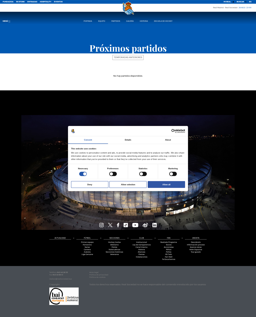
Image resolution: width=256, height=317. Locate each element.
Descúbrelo (196, 242)
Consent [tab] (88, 140)
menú (6, 21)
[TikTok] (126, 225)
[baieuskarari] (64, 296)
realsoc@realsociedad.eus (60, 279)
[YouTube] (135, 225)
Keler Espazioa (195, 250)
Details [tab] (128, 140)
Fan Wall (168, 257)
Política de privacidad (98, 275)
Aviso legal (94, 272)
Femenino (87, 245)
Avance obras (196, 247)
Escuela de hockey (163, 21)
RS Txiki (168, 254)
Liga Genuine (87, 254)
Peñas (168, 252)
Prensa (142, 254)
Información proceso (196, 245)
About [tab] (168, 140)
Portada (88, 21)
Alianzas (141, 252)
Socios (168, 245)
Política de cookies (97, 277)
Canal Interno (141, 247)
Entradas (32, 2)
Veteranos (114, 254)
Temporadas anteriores (128, 57)
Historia (144, 21)
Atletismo (114, 245)
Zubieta (87, 252)
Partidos (115, 21)
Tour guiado (196, 252)
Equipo (101, 21)
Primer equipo (87, 242)
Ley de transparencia (142, 245)
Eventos (58, 2)
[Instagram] (101, 225)
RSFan (168, 250)
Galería (130, 21)
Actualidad (60, 238)
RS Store (20, 2)
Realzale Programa (168, 242)
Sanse (87, 247)
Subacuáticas (114, 250)
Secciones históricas (114, 252)
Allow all (166, 184)
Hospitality (45, 2)
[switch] (113, 174)
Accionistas (169, 247)
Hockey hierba (114, 242)
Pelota (114, 247)
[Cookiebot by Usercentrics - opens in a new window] (173, 131)
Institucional (141, 242)
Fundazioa (8, 2)
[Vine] (145, 225)
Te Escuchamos (168, 259)
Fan (168, 238)
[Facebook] (118, 225)
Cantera (87, 250)
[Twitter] (110, 225)
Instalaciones (141, 257)
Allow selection (128, 184)
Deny (89, 184)
